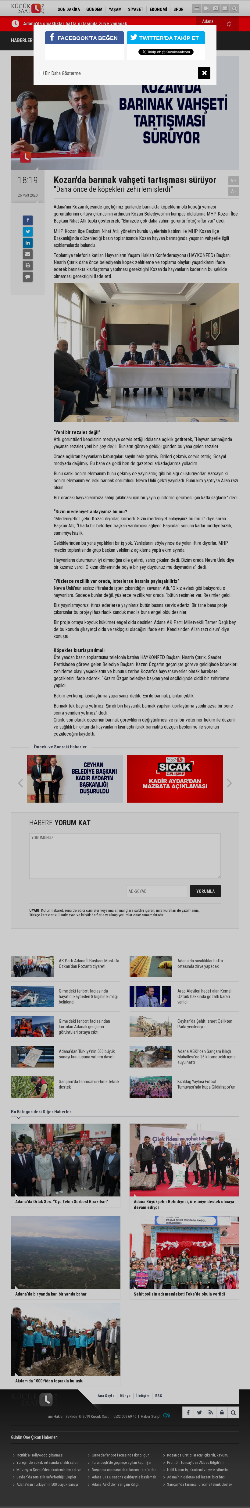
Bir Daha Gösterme (62, 73)
